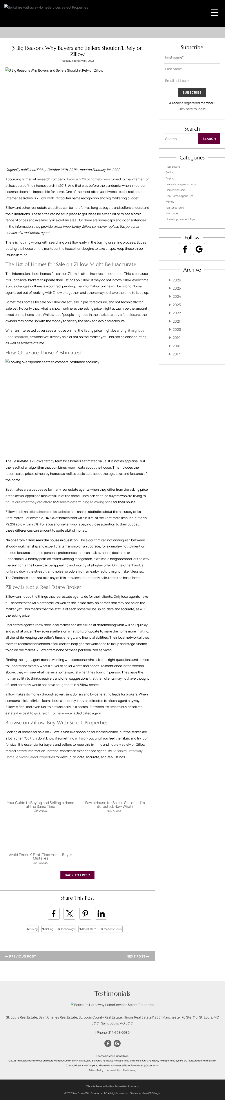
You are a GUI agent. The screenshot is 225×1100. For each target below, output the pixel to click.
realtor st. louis (112, 929)
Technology (67, 929)
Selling (49, 929)
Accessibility (114, 1070)
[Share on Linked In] (101, 914)
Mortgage (172, 213)
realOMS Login (152, 1093)
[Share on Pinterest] (85, 914)
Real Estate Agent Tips (179, 196)
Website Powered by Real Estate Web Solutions (112, 1086)
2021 (176, 321)
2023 (177, 304)
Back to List (76, 875)
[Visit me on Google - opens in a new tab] (199, 249)
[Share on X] (69, 914)
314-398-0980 (119, 1032)
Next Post (136, 956)
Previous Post (22, 956)
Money (170, 201)
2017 (176, 354)
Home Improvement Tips (180, 219)
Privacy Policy (96, 1070)
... (127, 929)
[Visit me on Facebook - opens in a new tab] (185, 249)
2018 (176, 346)
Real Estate (89, 929)
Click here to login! (192, 109)
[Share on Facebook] (54, 914)
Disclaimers (136, 1093)
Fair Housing (129, 1070)
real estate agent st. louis (181, 184)
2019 (176, 337)
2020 (177, 329)
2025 (177, 288)
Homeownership (175, 190)
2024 (177, 296)
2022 (177, 313)
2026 (177, 280)
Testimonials (112, 993)
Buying (33, 929)
